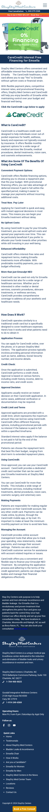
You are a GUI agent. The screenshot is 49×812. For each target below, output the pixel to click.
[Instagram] (9, 725)
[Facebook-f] (4, 725)
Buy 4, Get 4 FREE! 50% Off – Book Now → (24, 15)
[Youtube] (14, 725)
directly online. (21, 628)
